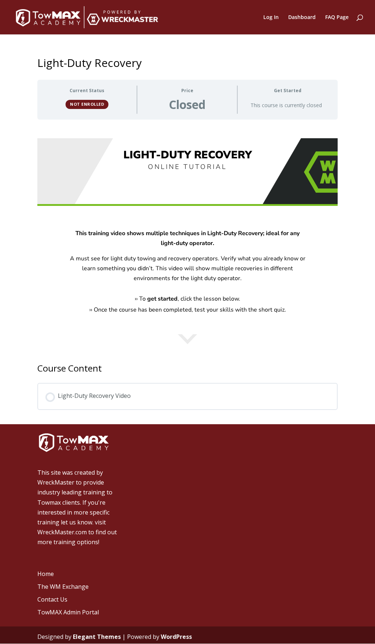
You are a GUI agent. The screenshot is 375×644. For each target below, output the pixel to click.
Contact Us (52, 599)
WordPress (176, 637)
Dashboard (302, 17)
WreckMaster (55, 482)
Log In (271, 17)
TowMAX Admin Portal (68, 612)
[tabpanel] (187, 250)
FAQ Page (337, 17)
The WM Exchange (63, 587)
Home (45, 574)
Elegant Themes (97, 637)
